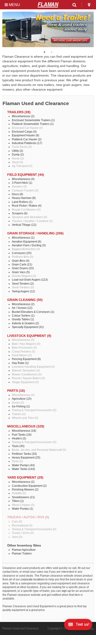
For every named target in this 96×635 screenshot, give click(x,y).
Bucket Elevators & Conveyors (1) (33, 311)
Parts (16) (16, 390)
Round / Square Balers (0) (28, 378)
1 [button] (44, 52)
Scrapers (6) (19, 213)
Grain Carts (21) (22, 264)
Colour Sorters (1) (23, 315)
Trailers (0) (19, 414)
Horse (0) (18, 158)
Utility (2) (17, 150)
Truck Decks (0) (22, 146)
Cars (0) (17, 521)
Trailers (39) (19, 112)
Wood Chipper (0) (23, 504)
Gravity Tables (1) (23, 319)
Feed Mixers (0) (22, 355)
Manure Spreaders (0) (26, 370)
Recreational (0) (22, 525)
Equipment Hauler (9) (25, 135)
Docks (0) (18, 402)
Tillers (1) (18, 500)
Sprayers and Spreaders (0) (29, 217)
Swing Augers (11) (23, 291)
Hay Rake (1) (20, 362)
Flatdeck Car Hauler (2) (26, 139)
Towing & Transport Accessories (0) (34, 410)
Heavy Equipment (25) (26, 457)
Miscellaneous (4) (23, 178)
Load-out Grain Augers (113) (30, 279)
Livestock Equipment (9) (29, 336)
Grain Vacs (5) (21, 272)
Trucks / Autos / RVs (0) (28, 517)
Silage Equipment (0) (25, 382)
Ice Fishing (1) (21, 406)
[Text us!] (78, 625)
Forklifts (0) (19, 493)
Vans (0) (17, 536)
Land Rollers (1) (22, 201)
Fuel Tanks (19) (21, 434)
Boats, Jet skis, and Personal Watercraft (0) (39, 449)
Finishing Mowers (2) (25, 489)
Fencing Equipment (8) (26, 358)
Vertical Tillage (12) (24, 224)
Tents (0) (17, 461)
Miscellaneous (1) (23, 237)
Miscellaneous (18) (24, 430)
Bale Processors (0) (24, 347)
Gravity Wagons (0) (24, 275)
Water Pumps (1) (22, 508)
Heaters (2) (19, 438)
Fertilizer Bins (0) (22, 256)
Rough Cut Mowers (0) (26, 209)
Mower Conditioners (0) (27, 374)
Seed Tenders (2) (23, 283)
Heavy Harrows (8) (24, 197)
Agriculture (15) (21, 398)
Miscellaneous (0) (23, 339)
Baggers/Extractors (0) (26, 248)
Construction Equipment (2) (29, 485)
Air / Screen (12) (22, 307)
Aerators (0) (19, 186)
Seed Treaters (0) (23, 287)
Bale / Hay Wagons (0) (26, 343)
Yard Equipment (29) (25, 477)
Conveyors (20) (21, 252)
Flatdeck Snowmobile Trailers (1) (33, 123)
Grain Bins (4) (20, 260)
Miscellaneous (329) (25, 426)
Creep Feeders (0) (23, 351)
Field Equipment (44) (25, 174)
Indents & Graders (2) (25, 323)
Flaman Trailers (22, 553)
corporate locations (33, 579)
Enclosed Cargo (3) (24, 131)
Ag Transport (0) (22, 165)
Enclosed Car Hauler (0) (27, 127)
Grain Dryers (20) (23, 268)
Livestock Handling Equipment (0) (33, 366)
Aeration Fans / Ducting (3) (29, 245)
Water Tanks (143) (23, 468)
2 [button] (51, 52)
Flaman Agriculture (24, 549)
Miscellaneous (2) (23, 116)
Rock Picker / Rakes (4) (26, 205)
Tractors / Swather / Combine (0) (32, 220)
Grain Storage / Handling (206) (35, 233)
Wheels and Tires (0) (25, 417)
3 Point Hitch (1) (22, 182)
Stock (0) (17, 162)
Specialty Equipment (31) (28, 326)
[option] (48, 29)
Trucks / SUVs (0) (23, 532)
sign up (66, 590)
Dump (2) (18, 154)
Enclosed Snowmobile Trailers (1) (33, 120)
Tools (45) (18, 446)
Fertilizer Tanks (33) (24, 453)
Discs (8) (17, 194)
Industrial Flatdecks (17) (27, 143)
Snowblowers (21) (23, 497)
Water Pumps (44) (23, 465)
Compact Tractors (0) (25, 190)
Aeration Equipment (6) (26, 241)
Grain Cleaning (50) (25, 300)
